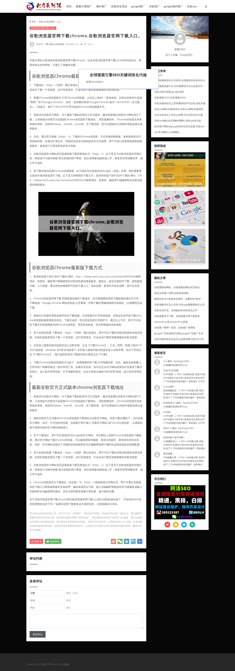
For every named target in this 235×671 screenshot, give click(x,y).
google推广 (138, 6)
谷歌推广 (154, 6)
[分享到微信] (120, 541)
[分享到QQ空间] (126, 541)
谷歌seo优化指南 (47, 21)
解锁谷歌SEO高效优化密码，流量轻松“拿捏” (177, 298)
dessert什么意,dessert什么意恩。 (172, 321)
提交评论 (37, 634)
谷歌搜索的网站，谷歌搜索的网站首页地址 (177, 287)
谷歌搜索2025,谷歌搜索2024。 (171, 97)
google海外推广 (173, 6)
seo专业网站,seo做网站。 (168, 132)
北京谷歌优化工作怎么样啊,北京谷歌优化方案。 (179, 114)
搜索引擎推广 (84, 6)
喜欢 (37, 541)
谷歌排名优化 (119, 6)
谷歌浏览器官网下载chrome (43, 28)
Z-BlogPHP (44, 664)
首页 (69, 6)
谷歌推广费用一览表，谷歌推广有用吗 (174, 327)
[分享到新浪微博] (113, 541)
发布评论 (54, 541)
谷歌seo (192, 6)
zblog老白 (65, 664)
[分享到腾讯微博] (133, 541)
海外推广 (101, 6)
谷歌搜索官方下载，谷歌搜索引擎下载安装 (177, 316)
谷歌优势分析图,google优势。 (170, 91)
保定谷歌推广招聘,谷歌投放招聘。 (172, 293)
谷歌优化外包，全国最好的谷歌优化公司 (175, 310)
